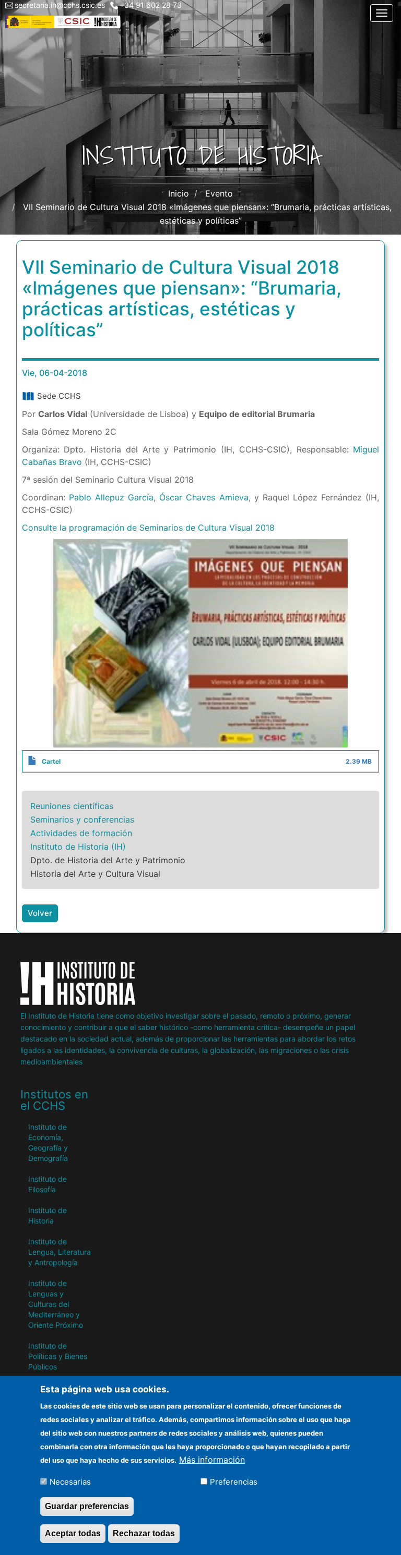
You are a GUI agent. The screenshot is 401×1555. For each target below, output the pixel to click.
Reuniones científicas (71, 806)
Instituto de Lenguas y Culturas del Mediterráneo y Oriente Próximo (55, 1304)
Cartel (51, 761)
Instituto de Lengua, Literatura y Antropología (59, 1252)
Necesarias (70, 1482)
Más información (212, 1459)
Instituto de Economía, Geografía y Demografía (48, 1142)
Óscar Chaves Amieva (203, 497)
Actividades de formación (81, 833)
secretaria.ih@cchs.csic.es (60, 5)
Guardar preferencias (87, 1506)
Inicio (178, 193)
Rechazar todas (144, 1533)
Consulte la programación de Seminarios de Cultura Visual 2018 (148, 527)
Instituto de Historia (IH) (78, 846)
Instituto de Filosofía (47, 1184)
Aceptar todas (73, 1533)
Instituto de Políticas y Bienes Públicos (57, 1356)
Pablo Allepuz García (111, 497)
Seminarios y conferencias (82, 819)
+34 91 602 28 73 (151, 5)
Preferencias (233, 1482)
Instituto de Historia (47, 1215)
